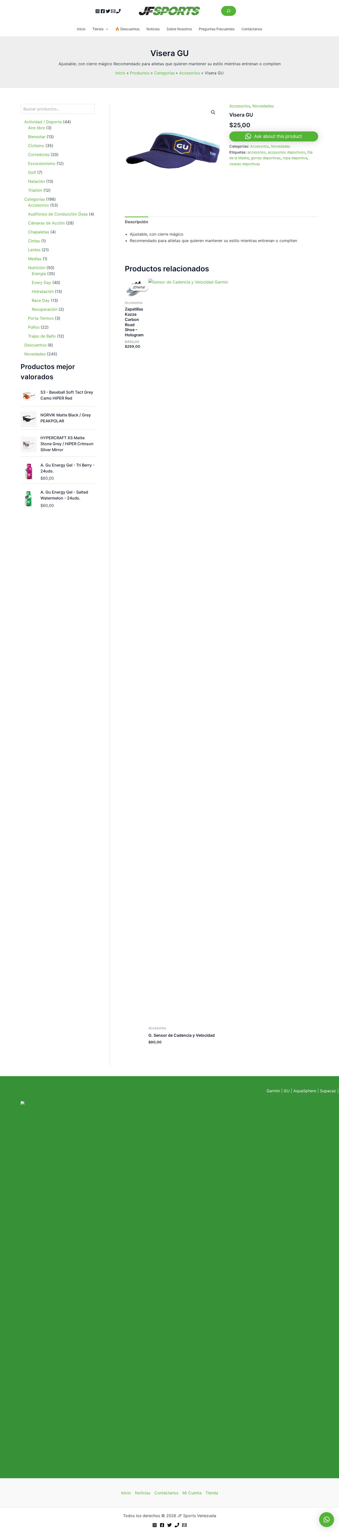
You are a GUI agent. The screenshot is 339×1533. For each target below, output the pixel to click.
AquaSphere (304, 1090)
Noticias (153, 29)
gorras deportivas (266, 158)
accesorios (256, 152)
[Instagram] (97, 11)
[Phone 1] (118, 11)
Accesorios (239, 105)
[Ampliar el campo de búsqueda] (228, 11)
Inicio (81, 29)
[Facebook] (103, 11)
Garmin (273, 1090)
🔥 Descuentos (127, 29)
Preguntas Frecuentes (217, 29)
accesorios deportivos (286, 152)
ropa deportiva (295, 158)
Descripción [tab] (136, 221)
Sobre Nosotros (179, 29)
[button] (105, 29)
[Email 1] (113, 11)
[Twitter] (108, 11)
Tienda (97, 29)
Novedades (263, 105)
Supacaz (328, 1090)
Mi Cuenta (192, 1492)
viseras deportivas (244, 164)
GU (287, 1090)
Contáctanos (251, 29)
